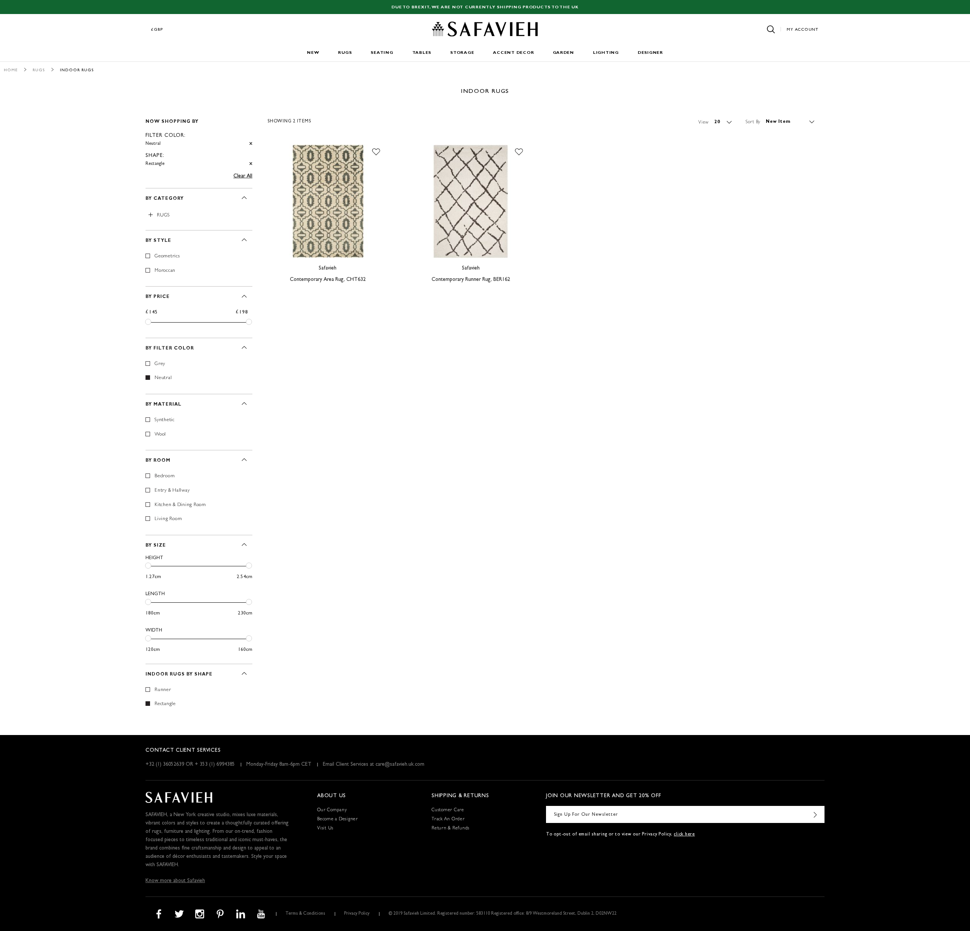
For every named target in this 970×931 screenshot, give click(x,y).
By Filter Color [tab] (170, 348)
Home (11, 70)
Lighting (606, 53)
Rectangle (165, 704)
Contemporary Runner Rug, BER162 (471, 279)
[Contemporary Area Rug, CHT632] (328, 201)
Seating (382, 53)
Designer (650, 53)
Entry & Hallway (172, 490)
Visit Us (325, 828)
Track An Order (448, 819)
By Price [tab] (158, 297)
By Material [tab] (163, 405)
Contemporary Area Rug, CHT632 (328, 279)
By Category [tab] (165, 199)
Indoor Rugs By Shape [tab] (179, 674)
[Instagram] (199, 914)
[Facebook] (158, 914)
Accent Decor (513, 53)
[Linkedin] (240, 914)
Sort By (753, 122)
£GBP (157, 30)
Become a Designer (337, 819)
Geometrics (167, 256)
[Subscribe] (815, 814)
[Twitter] (179, 914)
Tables (422, 53)
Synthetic (165, 420)
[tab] (199, 139)
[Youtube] (261, 914)
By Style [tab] (158, 241)
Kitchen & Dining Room (180, 505)
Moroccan (165, 270)
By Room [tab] (158, 461)
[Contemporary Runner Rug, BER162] (470, 201)
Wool (160, 434)
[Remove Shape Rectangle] (250, 164)
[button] (376, 152)
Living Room (168, 519)
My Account (802, 30)
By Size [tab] (156, 546)
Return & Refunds (450, 828)
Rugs (345, 53)
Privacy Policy (356, 914)
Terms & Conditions (305, 914)
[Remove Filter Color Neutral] (250, 143)
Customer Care (448, 810)
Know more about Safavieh (175, 881)
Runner (163, 690)
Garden (563, 53)
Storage (462, 53)
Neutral (163, 378)
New (313, 53)
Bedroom (165, 476)
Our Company (332, 810)
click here (684, 834)
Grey (160, 364)
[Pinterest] (220, 914)
